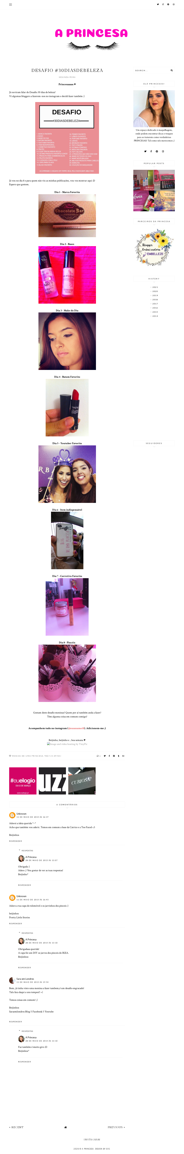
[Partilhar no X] (105, 756)
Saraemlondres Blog (19, 1011)
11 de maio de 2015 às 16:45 (33, 900)
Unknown (21, 813)
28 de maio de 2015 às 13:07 (42, 860)
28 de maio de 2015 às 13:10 (42, 943)
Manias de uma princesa (27, 756)
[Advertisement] (154, 379)
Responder (15, 841)
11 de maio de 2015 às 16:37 (33, 817)
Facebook (37, 1011)
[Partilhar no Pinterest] (114, 756)
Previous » (116, 1127)
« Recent (16, 1127)
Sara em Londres (25, 978)
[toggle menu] (10, 4)
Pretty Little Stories (19, 917)
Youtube (49, 1011)
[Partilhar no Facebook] (109, 756)
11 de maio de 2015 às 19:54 (33, 982)
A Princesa (31, 857)
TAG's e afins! (53, 756)
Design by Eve (102, 1149)
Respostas (27, 851)
